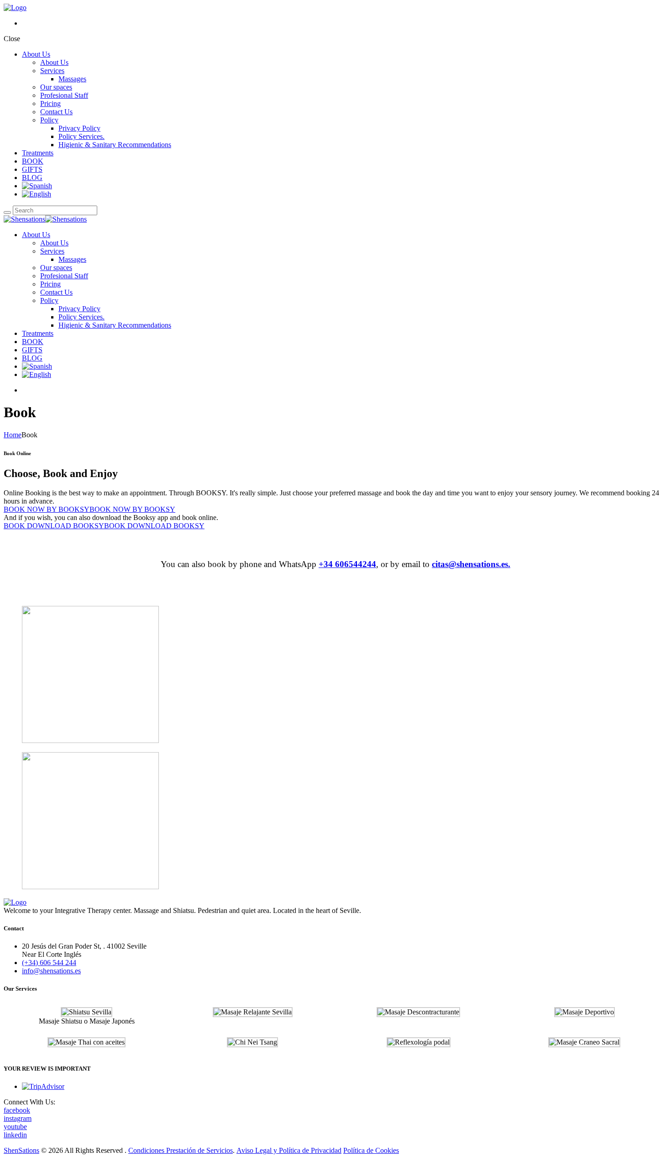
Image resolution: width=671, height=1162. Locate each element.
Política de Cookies (371, 1150)
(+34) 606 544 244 (49, 962)
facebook (17, 1110)
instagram (17, 1118)
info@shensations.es (51, 971)
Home (12, 435)
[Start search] (7, 212)
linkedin (15, 1135)
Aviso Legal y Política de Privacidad (288, 1150)
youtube (15, 1126)
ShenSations (21, 1150)
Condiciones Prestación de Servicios (180, 1150)
